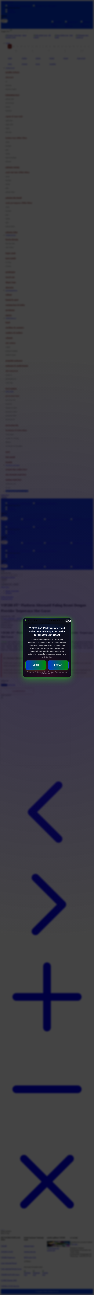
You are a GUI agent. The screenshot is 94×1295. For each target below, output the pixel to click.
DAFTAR (58, 665)
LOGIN (36, 665)
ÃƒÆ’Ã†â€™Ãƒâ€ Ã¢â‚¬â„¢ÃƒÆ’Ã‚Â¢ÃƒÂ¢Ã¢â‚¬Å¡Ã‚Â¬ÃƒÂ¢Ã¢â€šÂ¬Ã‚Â (68, 621)
